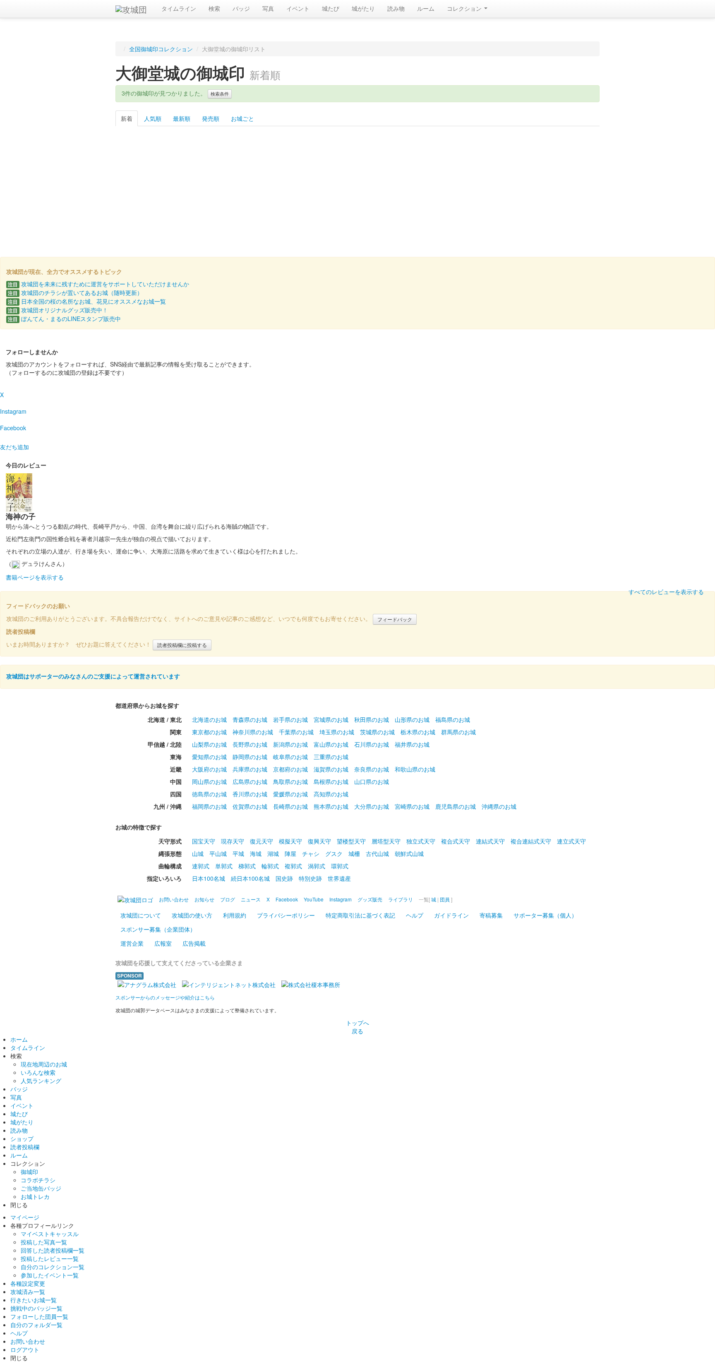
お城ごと (242, 118)
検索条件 (220, 94)
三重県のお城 (331, 756)
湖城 (273, 853)
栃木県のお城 (418, 732)
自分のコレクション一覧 (52, 1267)
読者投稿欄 (24, 1147)
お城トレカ (35, 1196)
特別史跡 (310, 878)
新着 (126, 118)
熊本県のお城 (331, 806)
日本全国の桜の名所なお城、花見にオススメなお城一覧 (87, 301)
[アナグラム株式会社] (147, 984)
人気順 (152, 118)
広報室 (163, 943)
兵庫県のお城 (250, 769)
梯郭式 (247, 866)
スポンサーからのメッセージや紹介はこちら (165, 997)
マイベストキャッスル (50, 1233)
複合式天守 (455, 841)
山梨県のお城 (209, 744)
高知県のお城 (331, 794)
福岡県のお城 (209, 806)
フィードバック (394, 619)
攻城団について (140, 915)
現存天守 (232, 841)
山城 (198, 853)
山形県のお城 (412, 719)
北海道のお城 (209, 719)
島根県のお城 (331, 781)
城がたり (363, 8)
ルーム (425, 8)
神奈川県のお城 (253, 732)
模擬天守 (290, 841)
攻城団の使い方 (192, 915)
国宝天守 (203, 841)
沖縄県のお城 (499, 806)
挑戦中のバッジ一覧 (36, 1308)
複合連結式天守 (531, 841)
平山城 (218, 853)
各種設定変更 (27, 1283)
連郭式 (200, 866)
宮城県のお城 (331, 719)
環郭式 (339, 866)
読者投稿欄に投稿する (182, 644)
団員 (445, 899)
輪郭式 (270, 866)
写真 (268, 8)
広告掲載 (194, 943)
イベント (298, 8)
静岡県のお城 (250, 756)
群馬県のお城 (458, 732)
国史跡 (284, 878)
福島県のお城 (452, 719)
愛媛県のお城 (290, 794)
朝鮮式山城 (409, 853)
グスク (334, 853)
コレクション (465, 8)
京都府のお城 (290, 769)
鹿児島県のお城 (455, 806)
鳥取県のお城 (290, 781)
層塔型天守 (386, 841)
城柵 (354, 853)
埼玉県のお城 (336, 732)
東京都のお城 (209, 732)
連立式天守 (571, 841)
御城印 (29, 1171)
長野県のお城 (250, 744)
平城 (238, 853)
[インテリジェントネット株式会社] (229, 984)
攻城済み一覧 (27, 1291)
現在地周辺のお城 (44, 1064)
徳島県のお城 (209, 794)
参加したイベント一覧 (50, 1275)
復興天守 (319, 841)
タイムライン (178, 8)
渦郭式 (316, 866)
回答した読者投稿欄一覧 (52, 1250)
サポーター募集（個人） (545, 915)
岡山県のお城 (209, 781)
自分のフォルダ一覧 (36, 1324)
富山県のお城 (331, 744)
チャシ (310, 853)
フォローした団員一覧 (39, 1316)
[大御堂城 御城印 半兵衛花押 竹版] (288, 185)
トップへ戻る (357, 1027)
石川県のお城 (371, 744)
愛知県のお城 (209, 756)
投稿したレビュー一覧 (50, 1258)
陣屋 (290, 853)
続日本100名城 (250, 878)
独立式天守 (420, 841)
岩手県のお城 (290, 719)
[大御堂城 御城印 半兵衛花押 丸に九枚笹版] (219, 185)
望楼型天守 (351, 841)
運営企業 (132, 943)
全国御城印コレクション (161, 49)
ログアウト (24, 1349)
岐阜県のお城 (290, 756)
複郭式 (293, 866)
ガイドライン (451, 915)
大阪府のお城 (209, 769)
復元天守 (261, 841)
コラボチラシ (38, 1180)
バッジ (241, 8)
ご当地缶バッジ (41, 1188)
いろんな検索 (38, 1072)
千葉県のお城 (296, 732)
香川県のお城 (250, 794)
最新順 (181, 118)
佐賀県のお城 (250, 806)
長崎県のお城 (290, 806)
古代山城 (377, 853)
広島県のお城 (250, 781)
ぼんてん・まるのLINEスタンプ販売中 (64, 318)
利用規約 (234, 915)
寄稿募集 (491, 915)
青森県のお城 (250, 719)
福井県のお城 (412, 744)
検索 (214, 8)
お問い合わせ (27, 1341)
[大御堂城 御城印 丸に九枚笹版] (150, 185)
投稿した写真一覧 (44, 1242)
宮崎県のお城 (412, 806)
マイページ (24, 1217)
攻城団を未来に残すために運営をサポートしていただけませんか (98, 284)
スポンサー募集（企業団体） (158, 929)
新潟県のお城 (290, 744)
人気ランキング (41, 1080)
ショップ (22, 1138)
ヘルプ (414, 915)
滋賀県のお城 (331, 769)
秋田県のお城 (371, 719)
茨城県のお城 (377, 732)
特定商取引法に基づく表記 (360, 915)
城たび (330, 8)
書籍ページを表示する (35, 577)
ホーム (19, 1039)
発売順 (210, 118)
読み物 (396, 8)
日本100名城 (208, 878)
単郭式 (224, 866)
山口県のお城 (371, 781)
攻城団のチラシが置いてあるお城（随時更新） (75, 292)
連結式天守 (490, 841)
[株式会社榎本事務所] (310, 984)
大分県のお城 (371, 806)
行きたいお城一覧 (33, 1300)
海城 (256, 853)
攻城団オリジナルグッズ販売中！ (58, 310)
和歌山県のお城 (415, 769)
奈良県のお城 (371, 769)
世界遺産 (339, 878)
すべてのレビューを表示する (666, 591)
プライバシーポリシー (286, 915)
